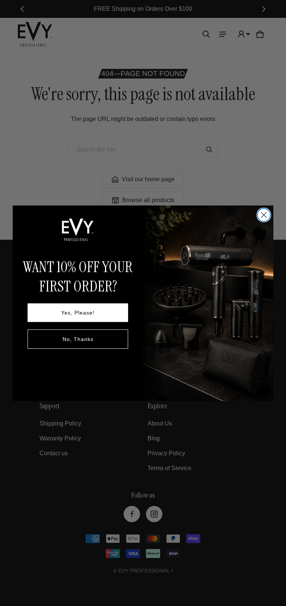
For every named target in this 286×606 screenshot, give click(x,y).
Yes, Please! (78, 313)
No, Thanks (78, 339)
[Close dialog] (263, 214)
